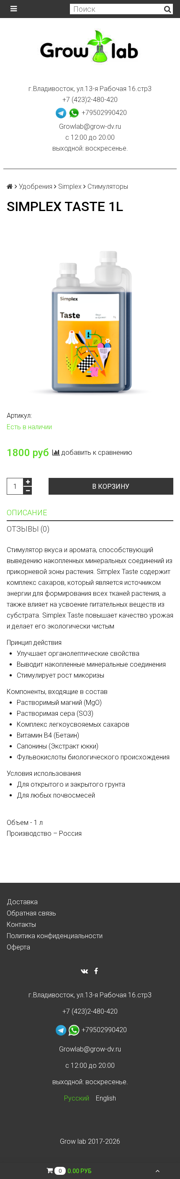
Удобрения (35, 186)
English (106, 1098)
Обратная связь (31, 913)
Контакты (21, 925)
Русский (76, 1098)
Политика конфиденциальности (55, 936)
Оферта (18, 947)
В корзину (110, 486)
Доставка (22, 902)
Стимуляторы (107, 186)
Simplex (70, 186)
